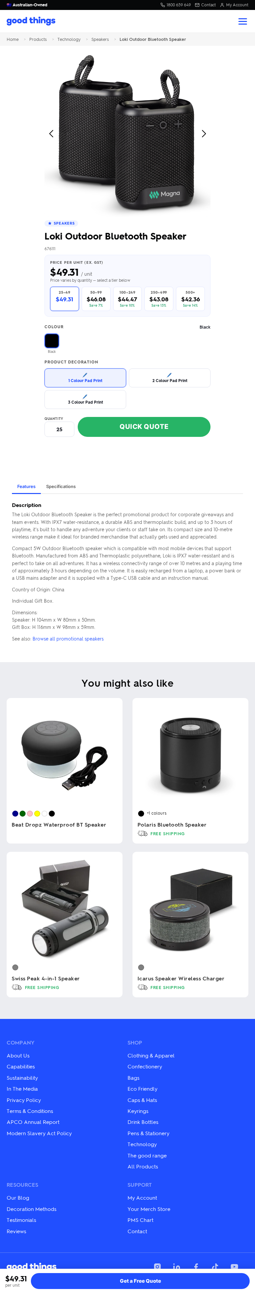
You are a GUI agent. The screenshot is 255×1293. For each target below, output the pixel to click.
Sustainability (22, 1077)
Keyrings (138, 1110)
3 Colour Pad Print (85, 399)
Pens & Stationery (148, 1133)
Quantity (53, 418)
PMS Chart (140, 1219)
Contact (208, 5)
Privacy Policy (24, 1099)
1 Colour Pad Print (85, 377)
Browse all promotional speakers (68, 639)
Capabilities (21, 1066)
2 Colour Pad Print (169, 377)
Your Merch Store (149, 1208)
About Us (18, 1055)
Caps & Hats (142, 1099)
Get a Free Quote (140, 1281)
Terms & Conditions (30, 1110)
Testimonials (21, 1219)
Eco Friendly (142, 1088)
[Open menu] (242, 21)
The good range (147, 1155)
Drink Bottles (143, 1121)
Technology (69, 39)
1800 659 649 (179, 5)
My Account (237, 5)
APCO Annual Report (33, 1121)
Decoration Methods (31, 1208)
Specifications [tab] (61, 486)
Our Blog (18, 1197)
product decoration (71, 362)
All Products (143, 1166)
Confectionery (145, 1066)
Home (13, 39)
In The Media (22, 1088)
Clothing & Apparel (151, 1055)
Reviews (16, 1231)
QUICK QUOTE (144, 427)
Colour (127, 327)
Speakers (100, 39)
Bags (133, 1077)
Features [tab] (26, 486)
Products (38, 39)
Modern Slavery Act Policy (39, 1133)
